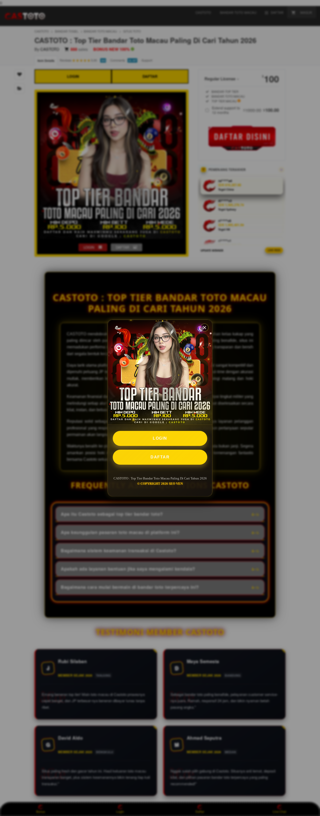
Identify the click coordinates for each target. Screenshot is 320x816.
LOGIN (160, 438)
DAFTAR (160, 457)
